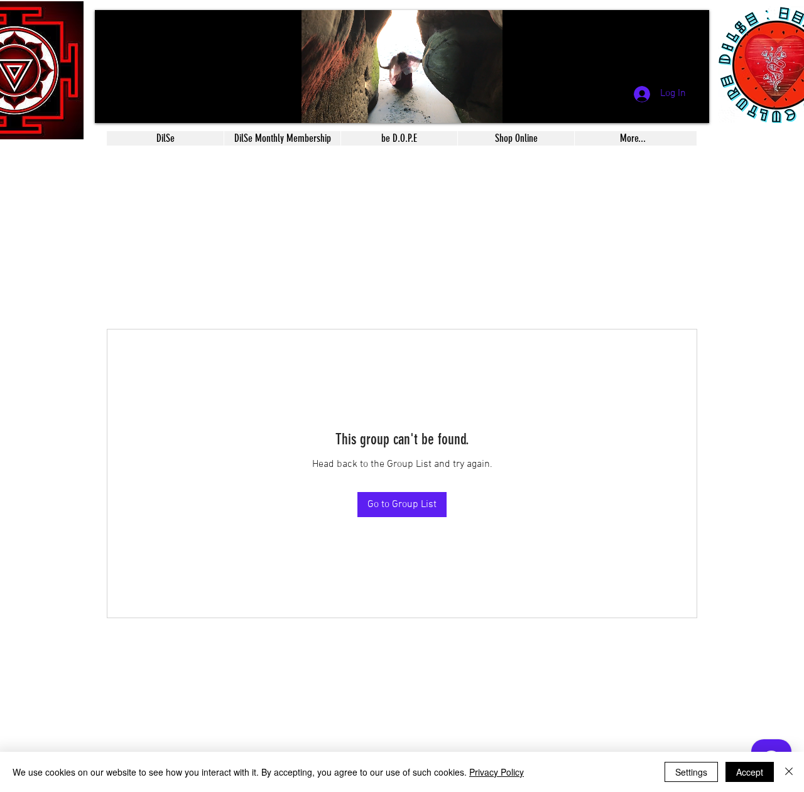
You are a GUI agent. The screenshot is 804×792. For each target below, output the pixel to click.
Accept (749, 772)
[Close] (788, 772)
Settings (691, 772)
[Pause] (111, 106)
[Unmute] (132, 106)
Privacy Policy (496, 772)
